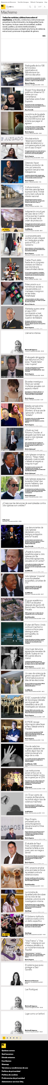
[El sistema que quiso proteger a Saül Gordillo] (24, 974)
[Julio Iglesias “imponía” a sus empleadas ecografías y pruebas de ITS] (24, 585)
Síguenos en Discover (8, 2)
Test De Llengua (23, 2)
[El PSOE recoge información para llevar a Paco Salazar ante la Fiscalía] (24, 730)
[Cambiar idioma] (40, 7)
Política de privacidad (11, 1071)
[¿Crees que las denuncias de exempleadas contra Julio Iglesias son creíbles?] (24, 512)
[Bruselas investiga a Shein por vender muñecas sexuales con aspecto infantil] (24, 390)
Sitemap (5, 1064)
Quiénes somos (8, 1051)
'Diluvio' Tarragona (36, 2)
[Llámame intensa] (24, 341)
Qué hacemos (7, 1054)
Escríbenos (6, 1061)
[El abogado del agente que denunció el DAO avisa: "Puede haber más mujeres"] (24, 366)
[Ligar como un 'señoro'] (24, 1022)
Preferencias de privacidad (13, 1078)
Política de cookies (10, 1075)
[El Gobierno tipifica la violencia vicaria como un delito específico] (24, 925)
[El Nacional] (3, 7)
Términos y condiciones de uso (15, 1068)
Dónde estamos (8, 1057)
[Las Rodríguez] (24, 998)
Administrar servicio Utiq (12, 1082)
